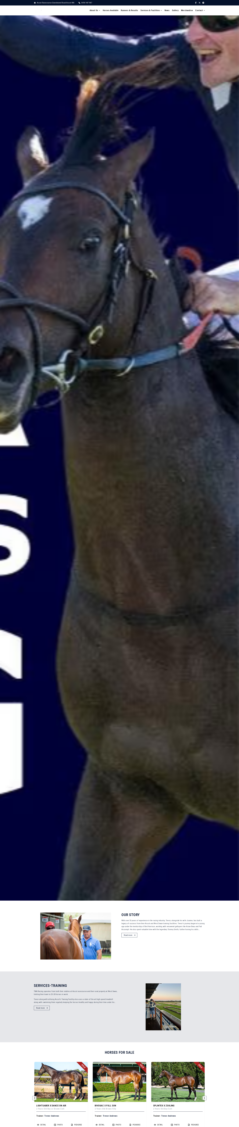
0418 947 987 (86, 3)
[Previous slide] (1, 458)
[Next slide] (237, 458)
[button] (34, 1098)
